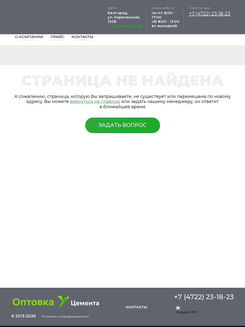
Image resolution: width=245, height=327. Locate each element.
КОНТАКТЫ (82, 36)
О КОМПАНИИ (29, 36)
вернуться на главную (95, 101)
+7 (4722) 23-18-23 (209, 14)
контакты (136, 307)
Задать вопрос (122, 125)
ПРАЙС (57, 36)
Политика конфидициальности (65, 316)
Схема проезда (127, 26)
